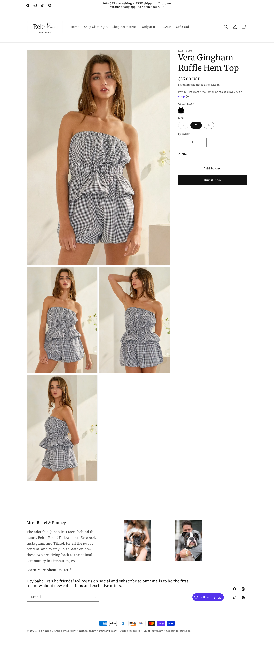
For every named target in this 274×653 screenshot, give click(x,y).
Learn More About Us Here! (49, 570)
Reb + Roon (44, 630)
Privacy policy (107, 630)
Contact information (178, 630)
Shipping (184, 84)
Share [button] (186, 154)
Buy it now (213, 180)
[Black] (181, 110)
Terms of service (130, 630)
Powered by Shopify (64, 630)
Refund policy (87, 630)
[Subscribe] (94, 597)
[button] (96, 27)
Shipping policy (153, 630)
